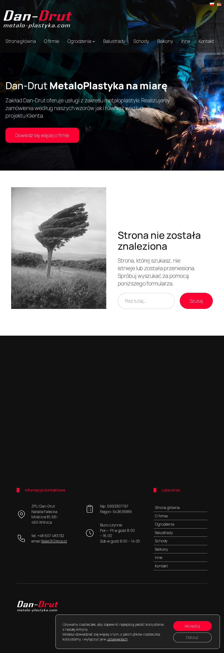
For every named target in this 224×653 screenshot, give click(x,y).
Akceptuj (192, 625)
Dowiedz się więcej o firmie (42, 135)
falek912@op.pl (54, 541)
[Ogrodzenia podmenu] (93, 41)
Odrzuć (192, 637)
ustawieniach (117, 639)
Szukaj (196, 301)
